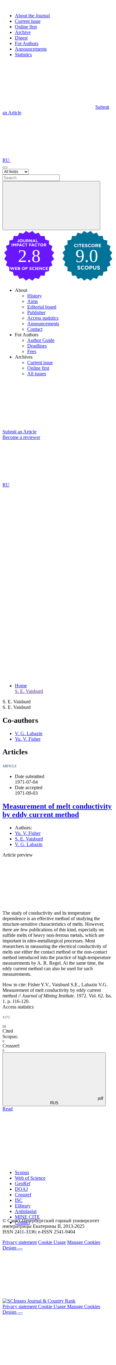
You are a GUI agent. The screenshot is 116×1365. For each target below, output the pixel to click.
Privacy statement (19, 1242)
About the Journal (32, 15)
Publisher (36, 312)
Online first (26, 26)
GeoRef (22, 1183)
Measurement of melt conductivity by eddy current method (57, 810)
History (34, 295)
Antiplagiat (26, 1211)
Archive (23, 32)
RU (6, 160)
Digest (21, 37)
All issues (36, 373)
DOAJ (21, 1189)
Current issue (28, 21)
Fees (31, 351)
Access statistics (42, 318)
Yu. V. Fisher (28, 739)
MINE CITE (27, 1217)
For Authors (26, 43)
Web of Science (30, 1178)
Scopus (22, 1172)
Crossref (23, 1194)
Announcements (31, 49)
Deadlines (37, 345)
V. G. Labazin (28, 733)
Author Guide (40, 340)
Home (21, 685)
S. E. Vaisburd (29, 691)
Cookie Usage (52, 1242)
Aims (32, 301)
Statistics (23, 54)
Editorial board (41, 307)
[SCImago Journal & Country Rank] (38, 1301)
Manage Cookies (83, 1242)
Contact (34, 329)
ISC (19, 1200)
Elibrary (23, 1205)
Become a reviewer (21, 437)
